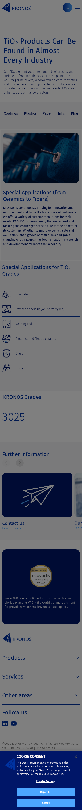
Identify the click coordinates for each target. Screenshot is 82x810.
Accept (46, 802)
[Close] (76, 756)
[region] (41, 780)
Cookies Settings (45, 781)
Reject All (45, 792)
